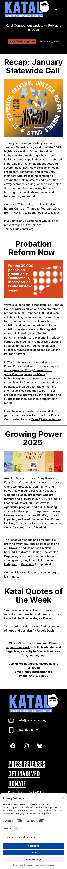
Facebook (27, 564)
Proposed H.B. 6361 (39, 313)
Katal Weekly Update (22, 41)
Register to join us (48, 212)
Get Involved (24, 773)
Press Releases (26, 763)
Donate (17, 783)
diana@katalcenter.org (41, 572)
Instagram (10, 564)
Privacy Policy (16, 792)
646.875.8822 (28, 730)
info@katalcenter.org (32, 720)
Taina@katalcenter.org (19, 229)
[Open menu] (56, 9)
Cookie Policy (36, 792)
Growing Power (14, 478)
